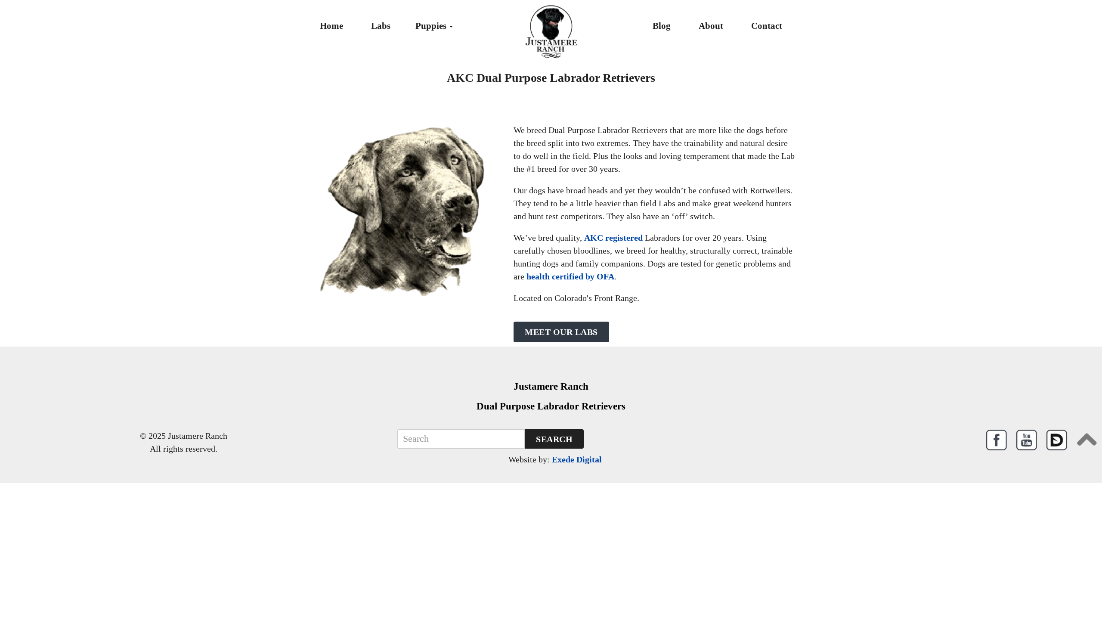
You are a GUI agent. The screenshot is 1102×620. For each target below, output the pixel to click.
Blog (662, 26)
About (711, 26)
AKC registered (613, 237)
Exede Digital (577, 459)
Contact (766, 26)
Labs (380, 26)
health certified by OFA (570, 276)
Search (554, 439)
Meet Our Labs (561, 332)
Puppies (432, 26)
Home (331, 26)
